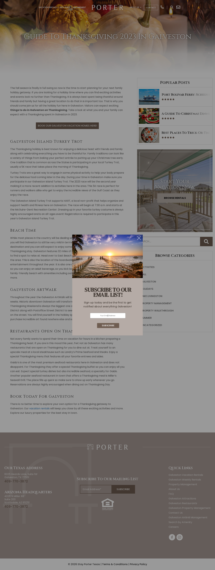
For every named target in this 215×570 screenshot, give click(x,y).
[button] (107, 304)
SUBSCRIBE (108, 325)
